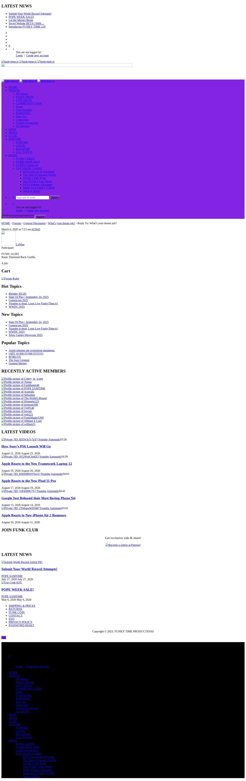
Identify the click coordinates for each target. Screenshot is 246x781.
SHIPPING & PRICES (22, 605)
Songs (19, 106)
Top (3, 637)
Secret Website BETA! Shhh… (26, 23)
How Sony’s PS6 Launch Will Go (26, 446)
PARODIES (23, 113)
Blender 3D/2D (17, 293)
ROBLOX (15, 356)
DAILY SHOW (25, 96)
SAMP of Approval (27, 165)
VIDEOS (14, 90)
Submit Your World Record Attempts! (30, 13)
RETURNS (15, 609)
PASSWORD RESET (21, 625)
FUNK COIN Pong (34, 178)
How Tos (21, 116)
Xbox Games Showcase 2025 (26, 335)
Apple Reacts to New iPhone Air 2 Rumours (33, 515)
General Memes (18, 363)
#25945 (36, 229)
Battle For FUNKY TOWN (39, 187)
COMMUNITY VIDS (29, 103)
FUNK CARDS (25, 158)
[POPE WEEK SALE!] (11, 582)
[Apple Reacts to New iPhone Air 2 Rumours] (31, 508)
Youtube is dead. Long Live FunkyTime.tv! (33, 303)
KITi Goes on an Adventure (39, 171)
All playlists (22, 126)
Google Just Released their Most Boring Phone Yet (38, 498)
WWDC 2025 (17, 306)
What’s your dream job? (61, 223)
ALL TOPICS (24, 152)
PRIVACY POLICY (20, 622)
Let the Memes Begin (21, 20)
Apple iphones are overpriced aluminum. (32, 350)
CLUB (13, 135)
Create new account (37, 55)
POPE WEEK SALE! (21, 16)
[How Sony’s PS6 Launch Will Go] (30, 439)
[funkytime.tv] (28, 61)
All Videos (22, 93)
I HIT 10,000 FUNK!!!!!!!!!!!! (26, 353)
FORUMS (15, 139)
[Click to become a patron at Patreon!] (123, 545)
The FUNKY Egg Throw (37, 181)
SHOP (12, 129)
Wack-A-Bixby (32, 191)
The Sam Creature (19, 360)
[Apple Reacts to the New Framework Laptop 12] (31, 456)
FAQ (11, 618)
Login (19, 55)
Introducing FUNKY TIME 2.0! (27, 26)
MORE (13, 155)
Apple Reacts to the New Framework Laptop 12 (36, 464)
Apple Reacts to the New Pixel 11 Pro (28, 481)
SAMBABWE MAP (28, 161)
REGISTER (23, 148)
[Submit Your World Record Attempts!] (22, 562)
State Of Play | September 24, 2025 (29, 297)
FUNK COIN (17, 612)
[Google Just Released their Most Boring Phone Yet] (30, 491)
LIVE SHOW (24, 100)
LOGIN (20, 145)
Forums (16, 223)
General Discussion (34, 223)
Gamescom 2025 (18, 300)
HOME (13, 87)
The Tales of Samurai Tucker (39, 174)
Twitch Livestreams (27, 122)
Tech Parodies (24, 109)
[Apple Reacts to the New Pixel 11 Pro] (32, 473)
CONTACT (16, 615)
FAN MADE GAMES (29, 168)
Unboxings (22, 119)
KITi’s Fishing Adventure (37, 184)
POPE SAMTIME (12, 576)
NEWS (13, 132)
